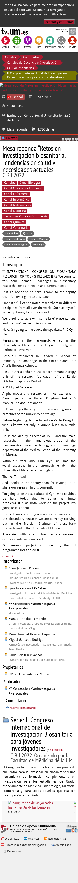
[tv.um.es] (14, 31)
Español (17, 97)
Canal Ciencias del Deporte (23, 188)
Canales (10, 57)
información (56, 749)
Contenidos (31, 57)
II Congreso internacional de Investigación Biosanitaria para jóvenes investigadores (37, 75)
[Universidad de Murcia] (63, 31)
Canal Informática (16, 199)
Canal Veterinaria (16, 228)
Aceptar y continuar (59, 22)
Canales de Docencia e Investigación (32, 62)
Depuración (14, 851)
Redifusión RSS (57, 838)
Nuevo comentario (23, 708)
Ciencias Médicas (38, 238)
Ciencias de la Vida (14, 238)
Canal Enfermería (16, 194)
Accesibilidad (63, 845)
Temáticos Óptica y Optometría (26, 216)
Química (27, 233)
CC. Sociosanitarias (20, 68)
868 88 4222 (12, 838)
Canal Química (14, 222)
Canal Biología (30, 183)
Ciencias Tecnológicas (16, 244)
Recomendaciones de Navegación (25, 845)
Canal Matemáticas (17, 205)
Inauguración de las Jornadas (29, 808)
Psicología (38, 244)
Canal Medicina (15, 211)
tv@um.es (34, 838)
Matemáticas (11, 233)
